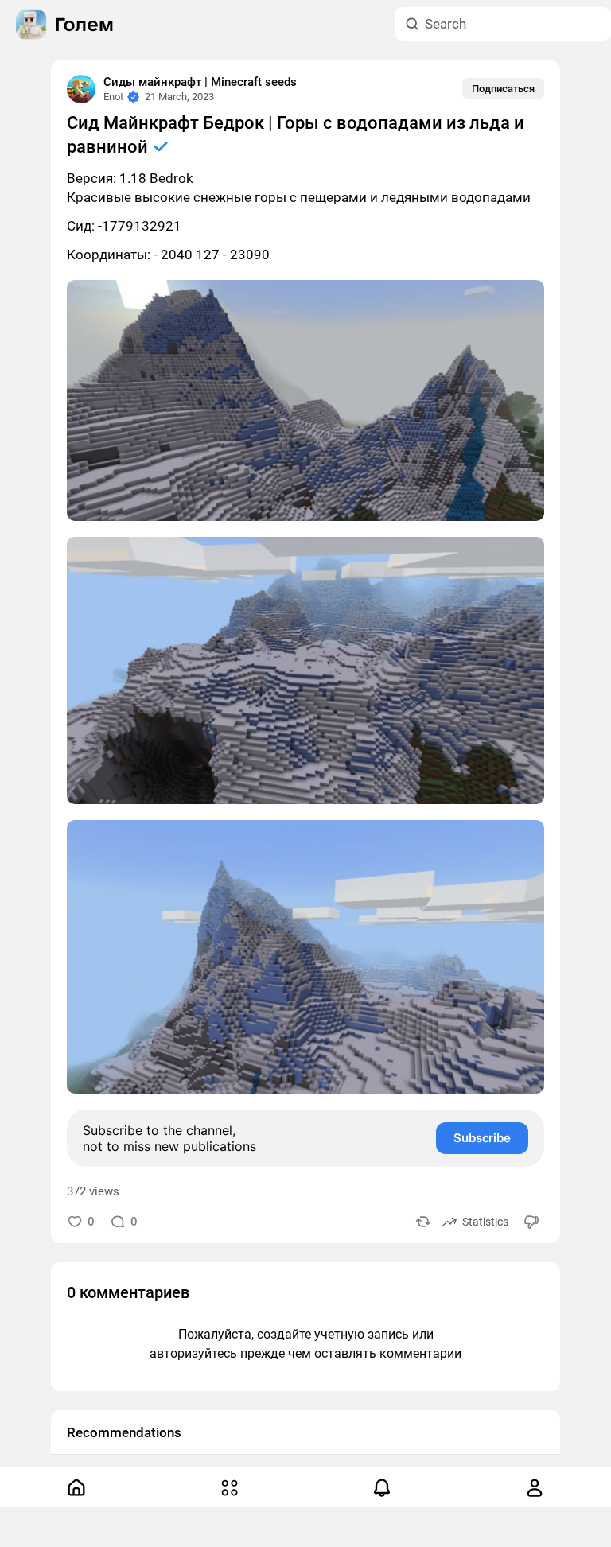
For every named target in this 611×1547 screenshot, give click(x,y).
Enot (113, 97)
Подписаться (503, 89)
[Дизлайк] (532, 1221)
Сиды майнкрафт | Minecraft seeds (200, 82)
